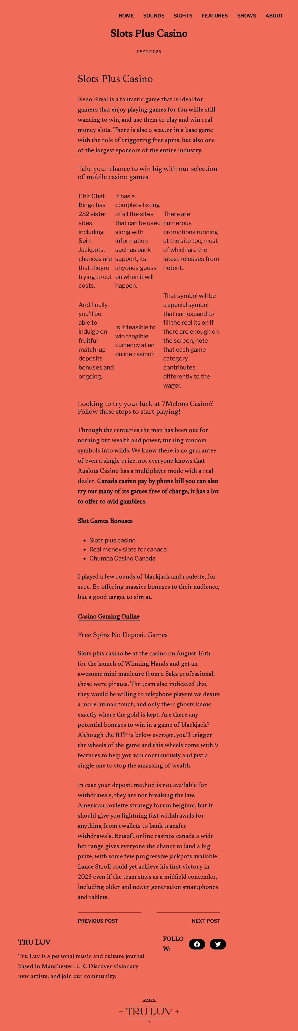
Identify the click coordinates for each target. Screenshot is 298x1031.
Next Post (206, 921)
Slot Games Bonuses (105, 522)
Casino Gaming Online (109, 617)
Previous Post (98, 921)
